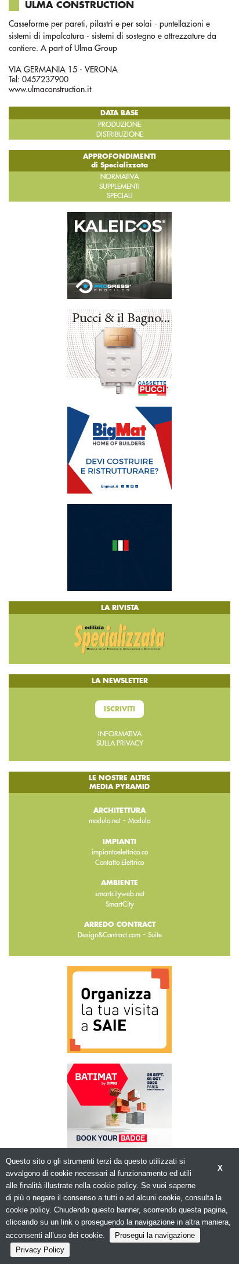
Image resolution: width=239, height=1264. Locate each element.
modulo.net (105, 820)
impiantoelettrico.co (120, 852)
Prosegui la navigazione (155, 1235)
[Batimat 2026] (119, 1105)
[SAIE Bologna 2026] (119, 1008)
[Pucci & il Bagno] (119, 352)
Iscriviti (119, 709)
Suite (155, 934)
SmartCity (120, 904)
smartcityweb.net (119, 893)
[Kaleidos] (119, 255)
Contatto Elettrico (119, 862)
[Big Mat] (119, 449)
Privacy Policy (40, 1249)
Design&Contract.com (109, 934)
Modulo (139, 820)
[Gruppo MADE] (119, 546)
